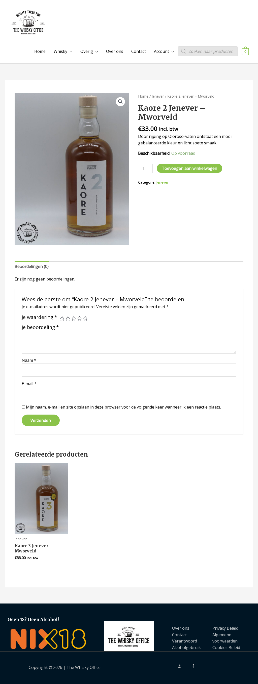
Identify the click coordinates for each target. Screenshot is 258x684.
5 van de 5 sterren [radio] (85, 318)
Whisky (60, 51)
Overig (86, 51)
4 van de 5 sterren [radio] (79, 318)
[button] (120, 101)
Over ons (114, 51)
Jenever (158, 96)
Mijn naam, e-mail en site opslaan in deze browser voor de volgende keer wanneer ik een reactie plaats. (123, 407)
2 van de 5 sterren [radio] (68, 318)
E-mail (29, 383)
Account (161, 51)
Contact (138, 51)
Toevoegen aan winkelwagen (189, 168)
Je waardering (39, 317)
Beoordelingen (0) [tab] (32, 266)
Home (40, 51)
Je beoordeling (40, 327)
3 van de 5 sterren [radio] (73, 318)
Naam (29, 360)
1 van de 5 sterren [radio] (62, 318)
